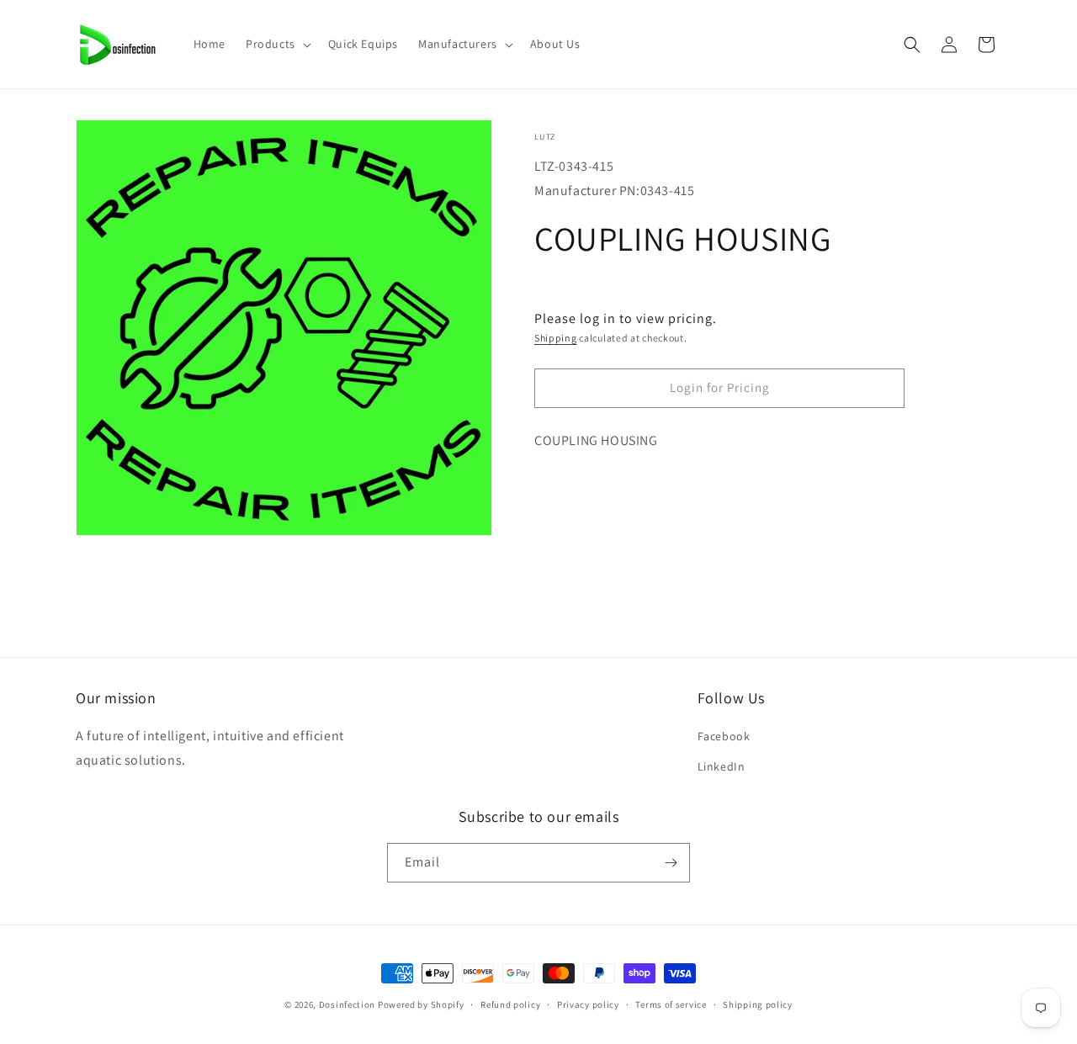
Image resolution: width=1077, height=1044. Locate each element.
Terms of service (670, 1004)
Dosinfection (347, 1004)
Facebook (724, 736)
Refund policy (510, 1004)
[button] (277, 43)
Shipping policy (758, 1004)
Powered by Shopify (421, 1004)
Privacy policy (588, 1004)
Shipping (555, 337)
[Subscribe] (670, 862)
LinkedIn (721, 766)
